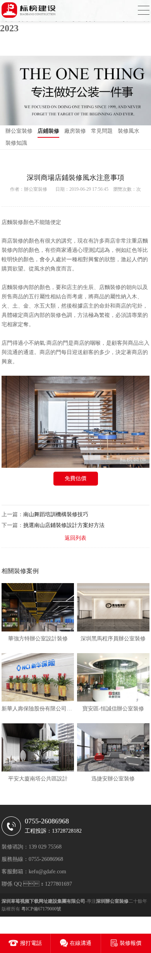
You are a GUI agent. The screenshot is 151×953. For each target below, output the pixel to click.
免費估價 (75, 478)
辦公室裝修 (19, 131)
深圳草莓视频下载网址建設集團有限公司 (43, 901)
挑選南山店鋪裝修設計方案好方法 (64, 525)
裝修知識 (16, 143)
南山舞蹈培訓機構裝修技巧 (55, 514)
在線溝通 (80, 943)
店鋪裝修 (48, 131)
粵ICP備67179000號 (41, 909)
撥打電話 (31, 943)
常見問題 (102, 131)
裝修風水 (128, 131)
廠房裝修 (75, 131)
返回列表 (75, 538)
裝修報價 (130, 943)
